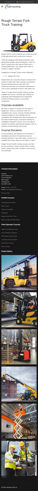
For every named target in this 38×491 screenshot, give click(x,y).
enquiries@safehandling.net (25, 2)
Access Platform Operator (9, 232)
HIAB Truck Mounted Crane (9, 229)
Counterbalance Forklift (8, 202)
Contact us (31, 138)
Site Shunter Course (7, 243)
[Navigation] (2, 6)
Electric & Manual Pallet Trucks (10, 220)
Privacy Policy (5, 193)
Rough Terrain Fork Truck (9, 216)
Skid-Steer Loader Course (9, 236)
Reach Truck (5, 206)
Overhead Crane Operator (9, 239)
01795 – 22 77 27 (11, 187)
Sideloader (4, 213)
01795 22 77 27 (10, 2)
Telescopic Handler (7, 209)
